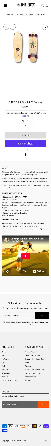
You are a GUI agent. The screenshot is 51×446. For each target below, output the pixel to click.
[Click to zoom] (45, 27)
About (4, 355)
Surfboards (5, 359)
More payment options (26, 150)
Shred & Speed (21, 441)
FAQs (27, 363)
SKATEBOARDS (17, 15)
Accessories (6, 373)
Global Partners (30, 352)
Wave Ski (5, 377)
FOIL (3, 366)
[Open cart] (47, 5)
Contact (28, 380)
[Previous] (6, 27)
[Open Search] (42, 5)
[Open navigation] (7, 5)
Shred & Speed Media (9, 380)
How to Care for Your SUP (34, 370)
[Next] (13, 27)
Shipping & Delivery (32, 355)
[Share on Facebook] (25, 155)
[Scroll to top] (45, 440)
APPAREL (5, 370)
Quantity (25, 121)
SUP (3, 363)
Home (8, 15)
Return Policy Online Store (34, 359)
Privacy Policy (30, 377)
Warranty (28, 366)
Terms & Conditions (32, 373)
